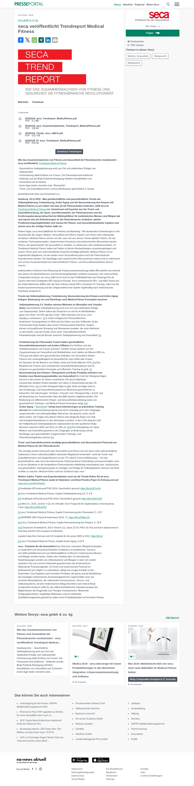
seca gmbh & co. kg (28, 20)
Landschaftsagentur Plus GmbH (92, 739)
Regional (139, 4)
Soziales (135, 718)
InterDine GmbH (84, 734)
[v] (90, 369)
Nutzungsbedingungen (82, 772)
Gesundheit (137, 734)
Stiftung (135, 713)
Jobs (142, 772)
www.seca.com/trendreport (31, 483)
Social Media (78, 779)
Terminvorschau (139, 729)
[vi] (37, 386)
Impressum (77, 769)
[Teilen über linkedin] (48, 40)
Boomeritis (41, 407)
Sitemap (110, 779)
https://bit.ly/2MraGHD (36, 507)
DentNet (80, 729)
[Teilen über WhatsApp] (34, 40)
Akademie (111, 772)
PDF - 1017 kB (44, 134)
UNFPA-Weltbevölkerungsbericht (148, 724)
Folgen (150, 33)
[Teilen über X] (27, 40)
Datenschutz (77, 776)
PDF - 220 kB (53, 142)
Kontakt (144, 769)
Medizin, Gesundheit (138, 56)
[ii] (100, 335)
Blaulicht (128, 4)
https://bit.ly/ (97, 536)
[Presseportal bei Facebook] (31, 769)
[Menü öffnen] (176, 4)
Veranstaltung (138, 708)
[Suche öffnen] (168, 4)
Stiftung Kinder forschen (88, 708)
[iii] (26, 355)
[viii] (69, 427)
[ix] (52, 437)
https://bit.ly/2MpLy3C (79, 517)
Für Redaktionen (114, 769)
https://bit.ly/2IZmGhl (90, 488)
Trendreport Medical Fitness (52, 163)
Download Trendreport (69, 151)
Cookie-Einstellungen (151, 776)
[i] (44, 318)
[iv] (94, 362)
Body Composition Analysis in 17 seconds (153, 679)
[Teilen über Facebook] (20, 40)
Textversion (111, 776)
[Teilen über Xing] (41, 40)
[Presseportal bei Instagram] (39, 769)
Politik (134, 739)
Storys (117, 4)
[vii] (85, 403)
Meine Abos (153, 4)
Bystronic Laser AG (85, 713)
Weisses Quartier (84, 724)
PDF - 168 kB (62, 127)
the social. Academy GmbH (89, 718)
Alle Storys (151, 26)
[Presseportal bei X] (35, 769)
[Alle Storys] (152, 20)
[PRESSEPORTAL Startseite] (29, 4)
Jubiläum (135, 703)
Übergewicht (160, 56)
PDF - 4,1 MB (51, 119)
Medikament (134, 63)
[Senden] (55, 40)
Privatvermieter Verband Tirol (90, 703)
